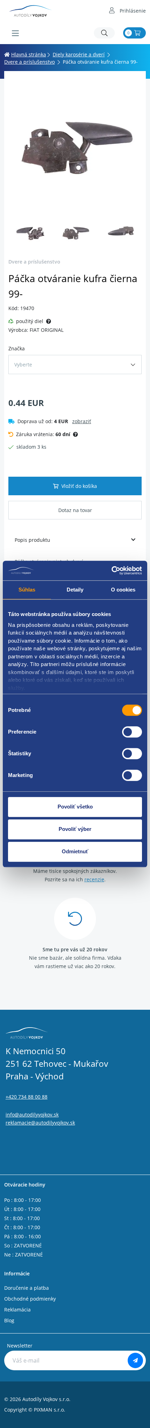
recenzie (94, 879)
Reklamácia (17, 1309)
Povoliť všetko (75, 807)
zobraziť (81, 421)
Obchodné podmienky (30, 1298)
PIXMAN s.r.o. (49, 1409)
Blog (9, 1320)
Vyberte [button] (23, 364)
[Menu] (15, 33)
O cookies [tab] (123, 590)
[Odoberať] (135, 1360)
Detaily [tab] (75, 590)
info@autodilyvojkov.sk (32, 1114)
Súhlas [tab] (27, 590)
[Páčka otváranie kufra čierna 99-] (75, 146)
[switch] (132, 731)
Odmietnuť (75, 851)
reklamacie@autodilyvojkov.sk (40, 1122)
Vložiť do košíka (79, 486)
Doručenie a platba (26, 1287)
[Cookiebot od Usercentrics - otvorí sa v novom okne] (111, 570)
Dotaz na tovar (75, 510)
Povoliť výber (75, 829)
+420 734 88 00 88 (26, 1096)
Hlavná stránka (28, 54)
